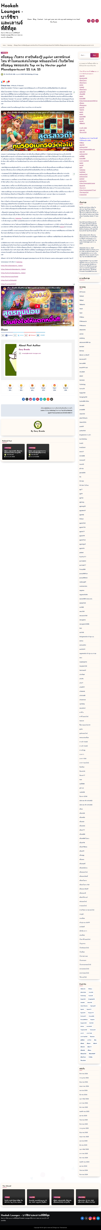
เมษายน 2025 (83, 1141)
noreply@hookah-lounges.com (31, 353)
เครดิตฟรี (82, 926)
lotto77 (81, 451)
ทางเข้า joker (83, 128)
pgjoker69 (82, 510)
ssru (80, 657)
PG (80, 477)
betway (81, 351)
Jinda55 (81, 405)
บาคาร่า (81, 754)
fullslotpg (4, 52)
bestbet (81, 346)
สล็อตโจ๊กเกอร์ (83, 897)
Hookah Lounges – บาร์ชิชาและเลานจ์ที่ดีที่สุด (25, 1215)
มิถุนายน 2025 (83, 1132)
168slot (81, 296)
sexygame (82, 620)
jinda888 (82, 409)
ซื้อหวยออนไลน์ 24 (84, 725)
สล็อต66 (81, 821)
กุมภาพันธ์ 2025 (84, 1149)
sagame (81, 590)
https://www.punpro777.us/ (87, 190)
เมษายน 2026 (83, 1090)
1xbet (81, 309)
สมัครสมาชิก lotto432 (85, 800)
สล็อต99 (81, 851)
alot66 (81, 334)
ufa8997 (82, 687)
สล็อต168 (82, 813)
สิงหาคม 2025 (83, 1124)
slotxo (81, 641)
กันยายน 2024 (83, 1170)
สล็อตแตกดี (82, 893)
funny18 (82, 388)
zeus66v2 (82, 708)
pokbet (81, 552)
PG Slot (81, 481)
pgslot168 (82, 523)
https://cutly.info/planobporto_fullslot (13, 273)
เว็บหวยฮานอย (83, 956)
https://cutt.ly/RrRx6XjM (8, 280)
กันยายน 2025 (83, 1120)
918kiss (81, 142)
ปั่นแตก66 (82, 185)
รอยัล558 (82, 792)
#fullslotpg (29, 74)
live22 (81, 443)
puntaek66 (82, 561)
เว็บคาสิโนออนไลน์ (84, 939)
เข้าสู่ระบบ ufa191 (84, 922)
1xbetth (81, 110)
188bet (81, 300)
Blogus (55, 1227)
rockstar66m (83, 586)
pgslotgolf (82, 544)
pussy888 (82, 98)
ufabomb (82, 691)
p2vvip (81, 468)
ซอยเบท (81, 720)
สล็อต (81, 809)
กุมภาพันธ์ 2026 (84, 1099)
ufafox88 (82, 695)
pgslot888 (82, 116)
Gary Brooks (9, 74)
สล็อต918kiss (83, 847)
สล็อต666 (82, 826)
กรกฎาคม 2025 (84, 1128)
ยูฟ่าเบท (81, 788)
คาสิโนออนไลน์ (83, 716)
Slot (80, 628)
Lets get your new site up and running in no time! (62, 19)
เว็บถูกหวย (82, 943)
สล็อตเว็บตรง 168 (84, 884)
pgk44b (81, 514)
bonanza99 (82, 359)
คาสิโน (81, 712)
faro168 (91, 992)
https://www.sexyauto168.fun (88, 101)
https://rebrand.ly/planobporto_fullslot (13, 269)
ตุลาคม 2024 (83, 1166)
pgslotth (82, 548)
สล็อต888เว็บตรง (84, 838)
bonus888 (82, 363)
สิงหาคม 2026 (83, 1073)
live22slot (82, 172)
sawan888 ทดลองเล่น (85, 599)
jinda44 (81, 87)
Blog (34, 19)
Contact (40, 19)
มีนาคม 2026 (83, 1094)
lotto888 (82, 456)
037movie (82, 292)
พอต (80, 779)
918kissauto (83, 321)
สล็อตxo (81, 103)
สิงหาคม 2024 (83, 1174)
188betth (82, 123)
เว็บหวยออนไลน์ (83, 192)
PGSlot (81, 519)
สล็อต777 (82, 830)
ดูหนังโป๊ (81, 107)
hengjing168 (83, 397)
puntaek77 (82, 565)
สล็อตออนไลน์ (83, 872)
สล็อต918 (82, 842)
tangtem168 (83, 666)
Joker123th (82, 422)
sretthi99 (82, 649)
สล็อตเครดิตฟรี (83, 876)
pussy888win (83, 578)
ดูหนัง (81, 729)
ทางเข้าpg (82, 750)
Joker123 (82, 414)
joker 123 (82, 152)
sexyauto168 (83, 615)
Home (29, 19)
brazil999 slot (83, 367)
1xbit (80, 313)
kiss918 (81, 119)
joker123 (81, 76)
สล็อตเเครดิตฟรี (83, 889)
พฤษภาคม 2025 (84, 1136)
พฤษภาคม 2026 (84, 1086)
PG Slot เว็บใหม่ (84, 485)
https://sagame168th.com (87, 149)
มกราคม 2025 (83, 1153)
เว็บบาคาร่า (82, 188)
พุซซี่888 (81, 156)
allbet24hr (82, 330)
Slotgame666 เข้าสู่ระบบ (86, 636)
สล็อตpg (81, 855)
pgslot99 (82, 536)
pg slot (81, 121)
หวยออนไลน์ (82, 194)
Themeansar (63, 1227)
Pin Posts (53, 22)
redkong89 (82, 582)
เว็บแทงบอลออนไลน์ (85, 964)
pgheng (81, 502)
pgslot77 (82, 531)
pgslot (62, 227)
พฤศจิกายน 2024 (84, 1162)
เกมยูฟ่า (81, 914)
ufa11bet (82, 674)
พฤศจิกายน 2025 (84, 1111)
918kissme (82, 325)
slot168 (81, 632)
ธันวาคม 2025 (83, 1107)
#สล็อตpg (35, 74)
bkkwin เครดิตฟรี (84, 355)
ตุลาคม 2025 (83, 1115)
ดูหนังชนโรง (82, 181)
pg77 (80, 489)
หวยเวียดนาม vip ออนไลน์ (86, 910)
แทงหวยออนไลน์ (84, 973)
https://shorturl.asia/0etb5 (9, 276)
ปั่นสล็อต (81, 767)
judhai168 (82, 92)
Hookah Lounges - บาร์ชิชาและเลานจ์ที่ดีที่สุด (12, 17)
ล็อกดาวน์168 (83, 796)
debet (81, 376)
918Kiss (81, 317)
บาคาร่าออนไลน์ (84, 161)
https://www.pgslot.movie (87, 183)
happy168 (82, 393)
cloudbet (82, 372)
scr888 (81, 607)
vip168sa (82, 704)
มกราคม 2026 (83, 1103)
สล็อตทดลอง (82, 105)
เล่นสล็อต (82, 935)
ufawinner (82, 699)
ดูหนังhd (81, 179)
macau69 (82, 460)
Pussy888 (82, 569)
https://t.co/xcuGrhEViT (8, 284)
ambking (82, 338)
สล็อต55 (82, 1043)
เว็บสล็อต (82, 952)
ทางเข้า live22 (83, 742)
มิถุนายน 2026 (83, 1082)
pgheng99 (82, 506)
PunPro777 (82, 557)
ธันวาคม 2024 (83, 1157)
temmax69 (82, 670)
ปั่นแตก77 (82, 775)
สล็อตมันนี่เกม (83, 868)
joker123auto (83, 418)
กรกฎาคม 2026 (84, 1078)
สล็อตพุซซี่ (82, 863)
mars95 (81, 464)
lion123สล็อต (83, 439)
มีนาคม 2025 (83, 1145)
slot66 (81, 85)
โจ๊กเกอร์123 (82, 132)
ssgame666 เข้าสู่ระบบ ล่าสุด (87, 653)
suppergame (83, 662)
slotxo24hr (82, 645)
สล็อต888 (82, 94)
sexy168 (81, 611)
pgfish (81, 498)
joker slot (82, 130)
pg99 (81, 167)
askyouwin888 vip (84, 342)
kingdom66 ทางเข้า (85, 435)
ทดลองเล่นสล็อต (84, 737)
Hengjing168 (83, 78)
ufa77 (81, 683)
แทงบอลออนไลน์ (84, 969)
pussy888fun (83, 573)
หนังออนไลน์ (83, 901)
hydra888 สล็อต (84, 401)
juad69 (81, 426)
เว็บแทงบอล (82, 960)
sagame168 (83, 1023)
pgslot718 (82, 527)
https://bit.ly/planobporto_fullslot (12, 265)
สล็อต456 (82, 817)
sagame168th (83, 594)
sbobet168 (82, 603)
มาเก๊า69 (89, 1040)
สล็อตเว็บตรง (83, 80)
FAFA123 (82, 380)
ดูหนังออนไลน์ (83, 147)
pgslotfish (82, 540)
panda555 (82, 472)
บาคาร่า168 (82, 758)
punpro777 (91, 1012)
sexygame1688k (84, 624)
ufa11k (81, 678)
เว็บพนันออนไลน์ (84, 947)
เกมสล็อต (82, 918)
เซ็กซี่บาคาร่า (83, 931)
